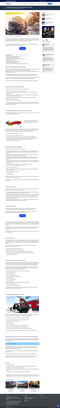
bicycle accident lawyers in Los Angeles (22, 80)
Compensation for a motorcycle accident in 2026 (13, 61)
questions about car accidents (25, 179)
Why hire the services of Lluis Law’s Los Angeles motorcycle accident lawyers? (17, 63)
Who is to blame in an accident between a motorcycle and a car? (15, 58)
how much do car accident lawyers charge (21, 338)
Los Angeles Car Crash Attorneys (11, 390)
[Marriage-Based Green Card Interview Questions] (43, 19)
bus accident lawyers (12, 80)
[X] (40, 398)
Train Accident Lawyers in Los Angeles (22, 390)
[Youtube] (46, 398)
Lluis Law (8, 36)
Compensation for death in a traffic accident (12, 285)
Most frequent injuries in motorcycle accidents (12, 62)
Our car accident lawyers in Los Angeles (11, 44)
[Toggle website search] (53, 4)
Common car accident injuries (16, 330)
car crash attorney (21, 231)
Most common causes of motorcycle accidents (12, 57)
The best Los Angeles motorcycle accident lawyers (13, 56)
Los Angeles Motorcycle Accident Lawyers (17, 8)
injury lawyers (11, 113)
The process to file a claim (10, 60)
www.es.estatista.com (11, 71)
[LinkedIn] (44, 398)
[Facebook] (42, 398)
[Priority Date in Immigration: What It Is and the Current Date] (43, 23)
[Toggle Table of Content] (26, 55)
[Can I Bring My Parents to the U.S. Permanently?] (43, 15)
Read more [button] (44, 51)
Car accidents (20, 36)
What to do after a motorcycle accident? (12, 59)
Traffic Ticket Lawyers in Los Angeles (34, 390)
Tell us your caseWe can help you (22, 48)
